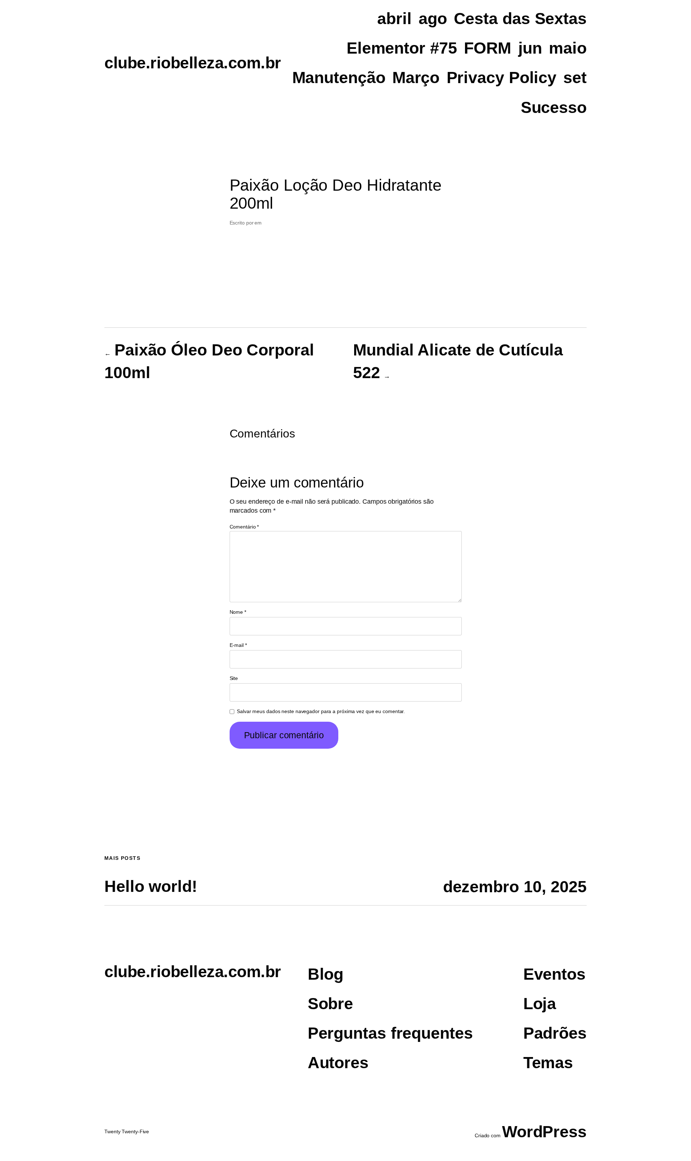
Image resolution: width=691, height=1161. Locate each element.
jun (530, 48)
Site (234, 678)
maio (568, 48)
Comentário (244, 527)
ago (433, 18)
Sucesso (554, 107)
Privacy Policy (502, 77)
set (575, 77)
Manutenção (338, 77)
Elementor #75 (402, 48)
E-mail (238, 645)
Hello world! (150, 886)
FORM (487, 48)
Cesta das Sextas (520, 18)
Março (416, 77)
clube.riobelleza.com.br (192, 63)
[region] (345, 1140)
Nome (238, 612)
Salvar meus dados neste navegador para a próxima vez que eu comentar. (321, 711)
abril (394, 18)
